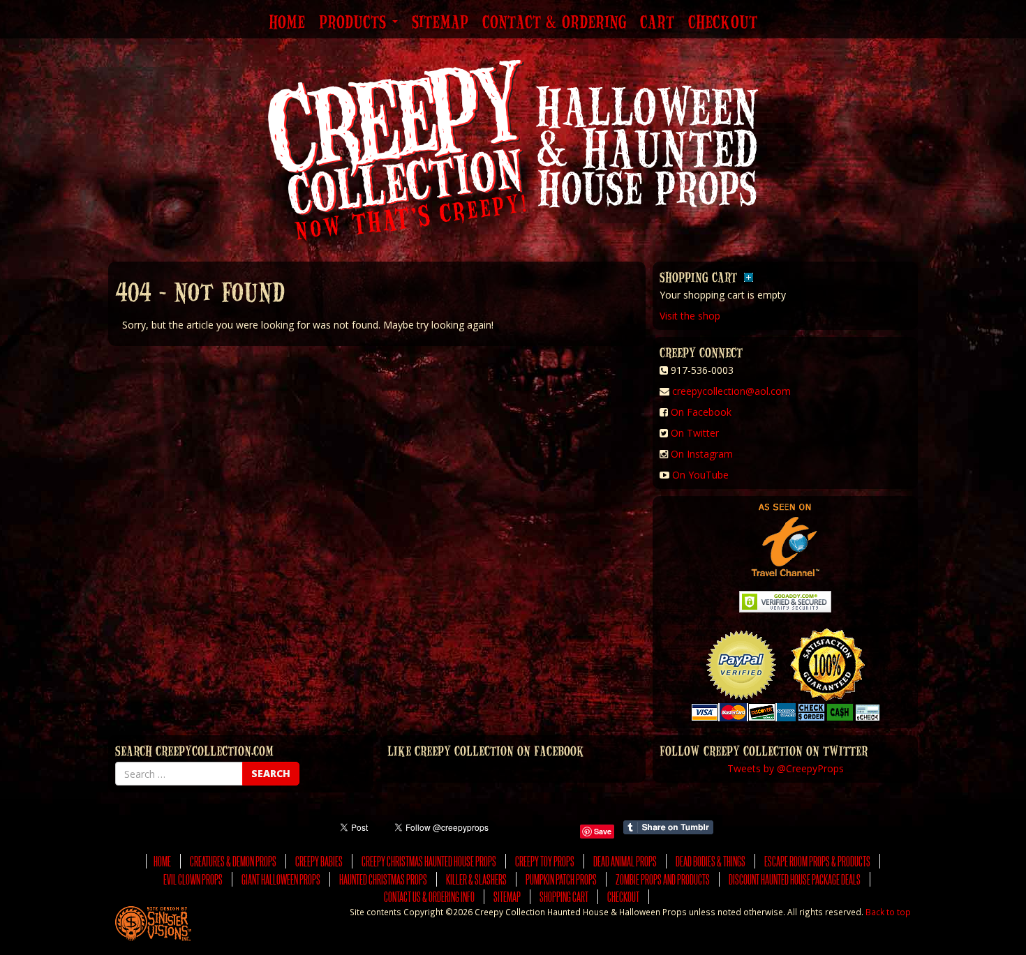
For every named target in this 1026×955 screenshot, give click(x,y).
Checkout (722, 23)
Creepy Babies (319, 861)
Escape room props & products (817, 861)
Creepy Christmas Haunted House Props (429, 861)
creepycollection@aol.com (731, 391)
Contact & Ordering (554, 23)
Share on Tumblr (668, 827)
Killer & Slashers (476, 879)
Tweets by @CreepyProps (785, 768)
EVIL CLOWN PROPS (193, 879)
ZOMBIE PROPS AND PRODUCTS (663, 879)
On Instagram (702, 453)
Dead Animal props (625, 861)
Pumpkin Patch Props (561, 879)
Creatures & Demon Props (233, 861)
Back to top (888, 911)
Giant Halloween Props (280, 879)
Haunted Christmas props (383, 879)
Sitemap (440, 23)
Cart (657, 23)
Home (287, 23)
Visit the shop (690, 315)
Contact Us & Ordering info (429, 896)
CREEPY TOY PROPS (544, 861)
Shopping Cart (564, 896)
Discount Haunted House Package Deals (795, 879)
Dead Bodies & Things (710, 861)
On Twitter (695, 432)
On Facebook (701, 412)
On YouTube (700, 474)
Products (355, 23)
